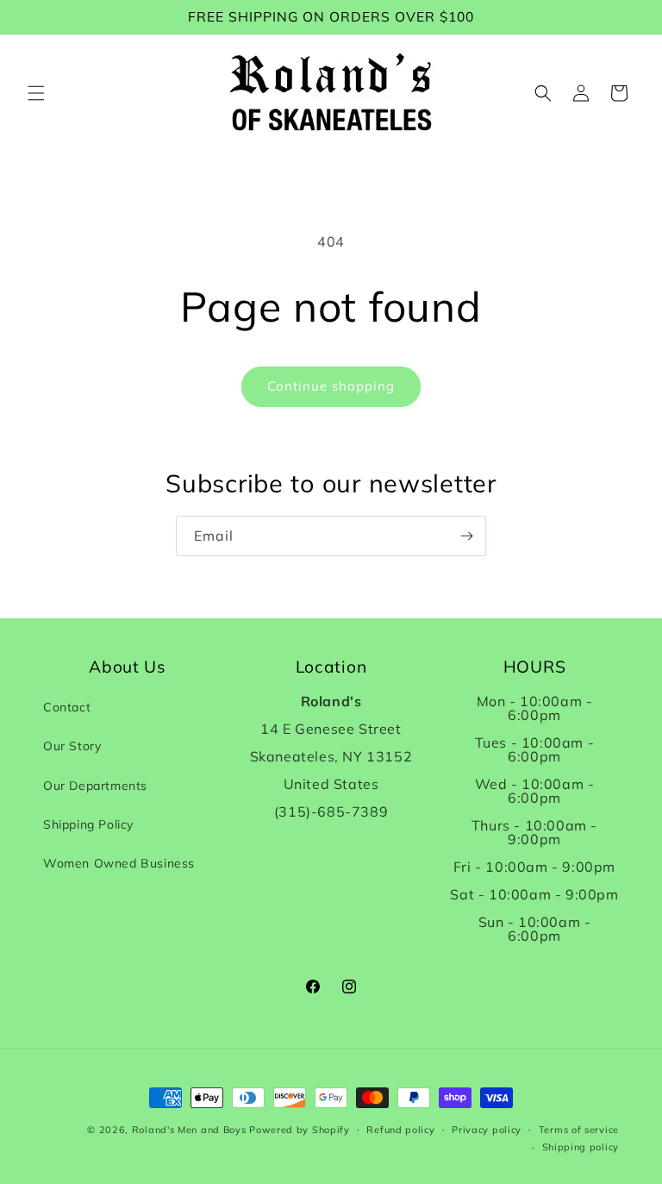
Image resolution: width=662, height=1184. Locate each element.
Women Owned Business (119, 863)
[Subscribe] (466, 536)
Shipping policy (581, 1147)
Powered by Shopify (299, 1130)
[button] (36, 93)
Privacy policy (486, 1130)
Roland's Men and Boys (189, 1130)
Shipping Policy (88, 824)
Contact (67, 707)
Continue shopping (331, 386)
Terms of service (579, 1130)
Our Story (72, 746)
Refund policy (400, 1130)
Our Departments (95, 785)
